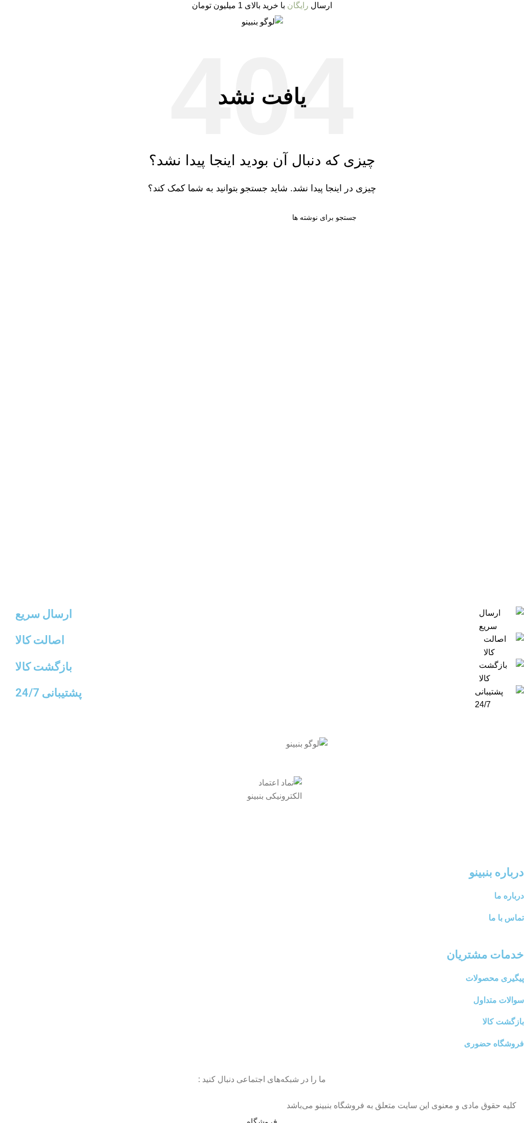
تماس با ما (506, 918)
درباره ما (509, 896)
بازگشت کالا (503, 1021)
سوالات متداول (498, 1000)
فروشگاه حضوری (494, 1043)
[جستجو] (171, 217)
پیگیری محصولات (495, 978)
